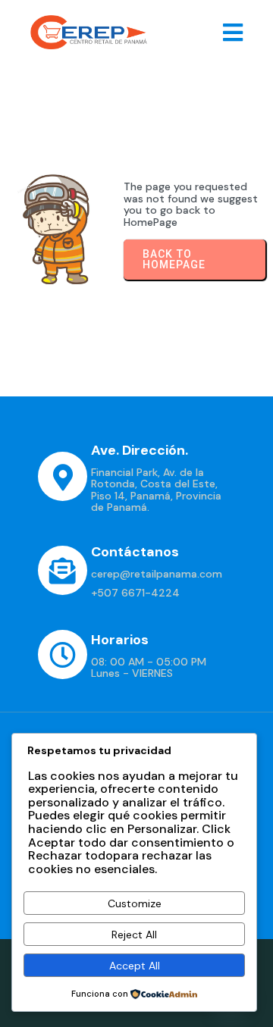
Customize (135, 903)
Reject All (134, 934)
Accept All (134, 965)
